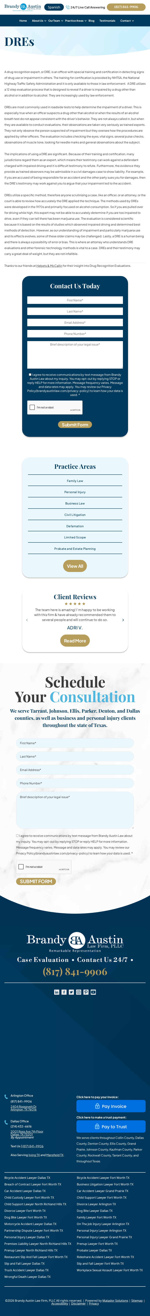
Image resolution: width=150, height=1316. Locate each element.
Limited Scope (75, 537)
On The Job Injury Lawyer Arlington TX (103, 1223)
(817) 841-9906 (126, 7)
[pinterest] (86, 992)
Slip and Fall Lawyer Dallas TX (24, 1263)
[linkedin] (56, 992)
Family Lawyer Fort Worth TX (96, 1217)
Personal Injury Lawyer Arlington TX (101, 1230)
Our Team (54, 20)
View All (75, 566)
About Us (37, 20)
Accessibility (59, 1304)
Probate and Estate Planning (75, 549)
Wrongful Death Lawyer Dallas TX (27, 1276)
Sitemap (137, 1301)
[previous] (27, 620)
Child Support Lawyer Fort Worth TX (101, 1197)
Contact (125, 20)
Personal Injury (75, 492)
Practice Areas (74, 20)
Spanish (54, 7)
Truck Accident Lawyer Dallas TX (26, 1270)
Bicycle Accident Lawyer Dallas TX (27, 1177)
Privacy (94, 1304)
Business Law (75, 503)
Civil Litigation (74, 515)
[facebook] (64, 992)
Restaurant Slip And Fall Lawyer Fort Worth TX (36, 1256)
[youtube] (93, 992)
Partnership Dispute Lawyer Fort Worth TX (33, 1230)
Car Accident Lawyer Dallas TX (25, 1190)
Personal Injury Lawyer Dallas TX (26, 1237)
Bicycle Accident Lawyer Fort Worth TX (103, 1177)
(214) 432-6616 (21, 1126)
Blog (91, 20)
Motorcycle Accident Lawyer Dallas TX (30, 1223)
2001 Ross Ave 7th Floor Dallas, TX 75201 (27, 1132)
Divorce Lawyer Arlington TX (96, 1204)
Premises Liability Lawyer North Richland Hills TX (37, 1243)
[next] (123, 620)
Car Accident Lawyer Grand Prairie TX (102, 1190)
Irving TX (34, 1155)
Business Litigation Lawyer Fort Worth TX (105, 1184)
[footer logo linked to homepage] (75, 942)
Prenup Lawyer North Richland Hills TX (30, 1250)
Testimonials (107, 20)
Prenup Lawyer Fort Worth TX (97, 1243)
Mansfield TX (54, 1155)
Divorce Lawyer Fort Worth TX (25, 1210)
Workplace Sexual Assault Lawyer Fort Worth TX (110, 1270)
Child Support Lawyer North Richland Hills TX (35, 1204)
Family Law (75, 481)
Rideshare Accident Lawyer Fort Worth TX (105, 1256)
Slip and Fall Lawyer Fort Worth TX (100, 1263)
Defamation (75, 526)
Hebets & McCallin (49, 266)
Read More (75, 640)
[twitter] (71, 992)
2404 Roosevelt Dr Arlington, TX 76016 (24, 1108)
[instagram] (78, 992)
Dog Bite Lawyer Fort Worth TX (25, 1217)
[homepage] (22, 7)
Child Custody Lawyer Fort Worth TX (29, 1197)
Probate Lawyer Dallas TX (94, 1250)
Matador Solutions (115, 1301)
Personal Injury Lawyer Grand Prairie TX (104, 1237)
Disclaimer (78, 1304)
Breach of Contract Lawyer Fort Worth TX (32, 1184)
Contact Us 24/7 (102, 960)
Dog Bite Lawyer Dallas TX (94, 1210)
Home (23, 20)
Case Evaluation (43, 960)
